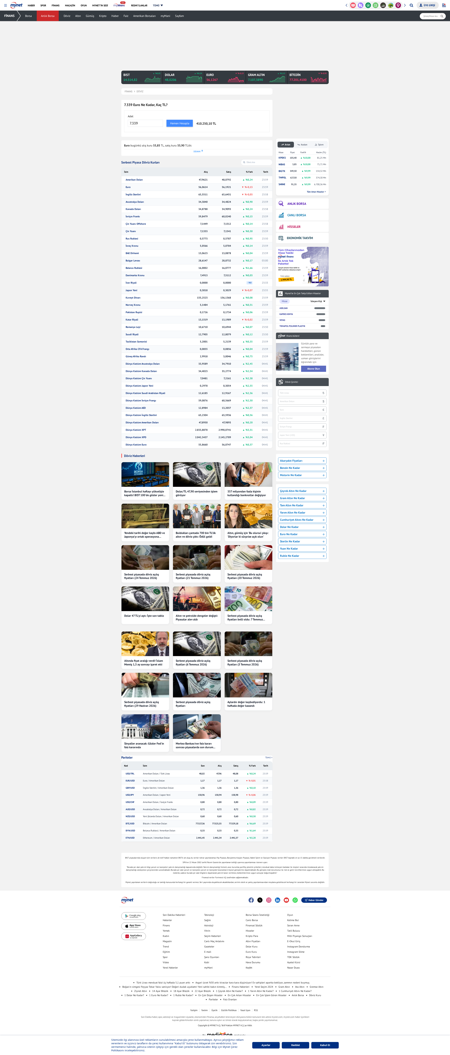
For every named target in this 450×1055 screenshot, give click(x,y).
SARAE (282, 184)
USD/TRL (130, 773)
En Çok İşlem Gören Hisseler (271, 995)
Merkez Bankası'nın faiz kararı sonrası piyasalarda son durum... (195, 745)
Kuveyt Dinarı (133, 297)
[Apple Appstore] (133, 926)
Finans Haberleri (240, 986)
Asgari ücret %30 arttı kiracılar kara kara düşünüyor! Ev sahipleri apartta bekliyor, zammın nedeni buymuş (252, 982)
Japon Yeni (131, 290)
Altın (78, 16)
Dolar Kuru (252, 946)
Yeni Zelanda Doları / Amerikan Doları (161, 816)
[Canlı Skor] (360, 5)
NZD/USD (130, 816)
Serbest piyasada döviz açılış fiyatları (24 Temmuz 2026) (141, 576)
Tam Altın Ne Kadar (291, 505)
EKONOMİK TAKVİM (300, 238)
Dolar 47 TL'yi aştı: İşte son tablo (144, 615)
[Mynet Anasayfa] (16, 4)
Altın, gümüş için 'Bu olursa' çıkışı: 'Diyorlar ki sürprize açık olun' (247, 534)
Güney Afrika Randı (136, 356)
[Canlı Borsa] (375, 5)
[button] (5, 5)
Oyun (290, 914)
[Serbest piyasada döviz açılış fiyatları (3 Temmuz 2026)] (248, 643)
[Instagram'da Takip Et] (268, 900)
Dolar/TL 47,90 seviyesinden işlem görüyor (196, 493)
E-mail (207, 951)
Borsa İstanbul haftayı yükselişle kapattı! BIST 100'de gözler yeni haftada (144, 493)
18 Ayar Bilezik (181, 991)
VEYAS (282, 320)
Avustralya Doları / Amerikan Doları (159, 809)
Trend (166, 946)
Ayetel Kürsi (293, 962)
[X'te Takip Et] (260, 900)
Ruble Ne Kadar (289, 555)
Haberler (167, 920)
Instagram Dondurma (298, 946)
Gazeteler (209, 946)
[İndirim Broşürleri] (353, 5)
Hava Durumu (253, 962)
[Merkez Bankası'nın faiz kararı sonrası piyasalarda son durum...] (197, 726)
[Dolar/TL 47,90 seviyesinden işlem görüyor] (197, 474)
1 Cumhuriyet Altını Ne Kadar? (295, 991)
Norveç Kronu (133, 304)
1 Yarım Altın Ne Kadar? (261, 991)
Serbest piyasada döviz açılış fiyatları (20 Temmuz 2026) (244, 576)
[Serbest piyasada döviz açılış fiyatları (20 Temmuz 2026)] (248, 557)
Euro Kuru (251, 951)
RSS (256, 1010)
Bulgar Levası (133, 260)
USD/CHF (130, 802)
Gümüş (90, 16)
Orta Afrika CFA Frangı (137, 349)
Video (166, 962)
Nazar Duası (293, 967)
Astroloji (208, 925)
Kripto (103, 16)
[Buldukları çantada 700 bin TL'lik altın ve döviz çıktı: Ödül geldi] (197, 516)
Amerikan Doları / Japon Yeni (156, 795)
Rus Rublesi (132, 238)
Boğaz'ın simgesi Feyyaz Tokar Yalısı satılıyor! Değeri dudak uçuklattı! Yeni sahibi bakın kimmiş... (174, 986)
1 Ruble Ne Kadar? (183, 995)
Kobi (206, 962)
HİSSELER (294, 227)
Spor (165, 957)
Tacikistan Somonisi (136, 341)
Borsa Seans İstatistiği (257, 914)
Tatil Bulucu (293, 930)
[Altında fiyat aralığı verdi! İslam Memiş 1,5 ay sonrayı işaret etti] (145, 643)
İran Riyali (131, 282)
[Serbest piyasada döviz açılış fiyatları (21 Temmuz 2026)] (197, 557)
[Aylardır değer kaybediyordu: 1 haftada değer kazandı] (248, 685)
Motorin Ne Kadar (291, 475)
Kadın (166, 936)
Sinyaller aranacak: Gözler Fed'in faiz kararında (144, 745)
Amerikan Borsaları (144, 16)
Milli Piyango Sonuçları (299, 936)
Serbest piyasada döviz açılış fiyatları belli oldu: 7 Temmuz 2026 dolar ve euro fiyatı (245, 617)
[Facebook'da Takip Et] (251, 900)
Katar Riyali (132, 319)
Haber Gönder (315, 900)
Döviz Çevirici (291, 382)
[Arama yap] (411, 5)
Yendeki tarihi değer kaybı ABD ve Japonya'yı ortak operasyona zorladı (144, 534)
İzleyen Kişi (316, 301)
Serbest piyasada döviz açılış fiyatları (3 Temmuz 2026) (244, 662)
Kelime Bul (293, 920)
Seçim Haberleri (212, 936)
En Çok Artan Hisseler (239, 995)
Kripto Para (252, 936)
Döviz (67, 16)
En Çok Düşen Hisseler (210, 995)
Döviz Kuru (315, 995)
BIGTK (282, 171)
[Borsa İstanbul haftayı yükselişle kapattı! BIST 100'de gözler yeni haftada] (145, 474)
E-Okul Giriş (293, 941)
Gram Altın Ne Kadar (292, 498)
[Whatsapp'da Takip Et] (295, 900)
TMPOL (282, 177)
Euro (128, 187)
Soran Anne (293, 925)
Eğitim (166, 951)
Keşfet (249, 967)
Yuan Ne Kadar (289, 548)
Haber (115, 16)
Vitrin (207, 930)
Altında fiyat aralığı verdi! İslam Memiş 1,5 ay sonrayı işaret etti (143, 662)
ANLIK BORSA (296, 204)
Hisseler (250, 930)
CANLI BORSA (296, 215)
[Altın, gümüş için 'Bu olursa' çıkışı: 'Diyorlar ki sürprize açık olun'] (248, 516)
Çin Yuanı (131, 231)
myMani (165, 16)
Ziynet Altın (140, 991)
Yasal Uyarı (245, 1010)
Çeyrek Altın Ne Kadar (293, 491)
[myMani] (119, 5)
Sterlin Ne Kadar (290, 541)
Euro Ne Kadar (289, 534)
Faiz (126, 16)
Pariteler (127, 757)
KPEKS (282, 157)
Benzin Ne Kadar (290, 468)
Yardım (204, 1010)
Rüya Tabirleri (253, 957)
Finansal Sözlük (254, 925)
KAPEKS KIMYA (286, 314)
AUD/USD (130, 809)
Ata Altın (299, 986)
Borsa (28, 16)
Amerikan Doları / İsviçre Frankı (158, 802)
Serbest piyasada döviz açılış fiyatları (193, 703)
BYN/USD (130, 830)
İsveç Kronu (132, 245)
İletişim (194, 1010)
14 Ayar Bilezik (160, 991)
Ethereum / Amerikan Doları (156, 837)
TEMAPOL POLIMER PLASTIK (292, 326)
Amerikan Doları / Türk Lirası (156, 773)
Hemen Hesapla (179, 123)
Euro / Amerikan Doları (154, 780)
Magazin (167, 941)
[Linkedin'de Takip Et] (277, 900)
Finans (166, 925)
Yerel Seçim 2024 (264, 986)
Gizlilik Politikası (229, 1010)
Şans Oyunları (211, 957)
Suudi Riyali (132, 334)
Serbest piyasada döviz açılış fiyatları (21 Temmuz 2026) (193, 576)
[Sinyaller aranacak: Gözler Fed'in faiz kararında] (145, 726)
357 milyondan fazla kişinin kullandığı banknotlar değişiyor (246, 493)
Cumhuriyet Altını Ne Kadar (296, 519)
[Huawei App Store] (133, 936)
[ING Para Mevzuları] (398, 5)
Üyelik (214, 1010)
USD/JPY (130, 795)
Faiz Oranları (230, 999)
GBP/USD (130, 788)
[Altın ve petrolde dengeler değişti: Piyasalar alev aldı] (197, 598)
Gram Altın (284, 986)
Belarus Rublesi (134, 268)
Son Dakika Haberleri (174, 914)
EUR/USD (130, 780)
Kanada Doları (133, 209)
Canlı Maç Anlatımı (214, 941)
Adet (130, 116)
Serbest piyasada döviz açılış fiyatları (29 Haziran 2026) (141, 703)
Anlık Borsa (47, 16)
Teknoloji (209, 914)
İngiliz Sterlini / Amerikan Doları (158, 788)
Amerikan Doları (134, 179)
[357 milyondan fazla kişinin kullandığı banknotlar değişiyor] (248, 474)
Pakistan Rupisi (134, 312)
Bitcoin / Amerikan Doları (155, 823)
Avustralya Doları (135, 201)
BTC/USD (130, 823)
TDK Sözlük (293, 957)
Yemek (166, 930)
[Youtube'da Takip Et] (286, 900)
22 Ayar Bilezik (203, 991)
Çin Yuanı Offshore (136, 223)
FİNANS (9, 16)
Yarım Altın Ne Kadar (292, 512)
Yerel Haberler (170, 967)
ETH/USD (130, 837)
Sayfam (179, 16)
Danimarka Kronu (135, 275)
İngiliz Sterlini (133, 194)
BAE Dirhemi (132, 253)
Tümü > (268, 757)
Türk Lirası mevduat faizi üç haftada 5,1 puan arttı (163, 982)
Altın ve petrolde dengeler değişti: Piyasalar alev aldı (197, 617)
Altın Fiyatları (253, 941)
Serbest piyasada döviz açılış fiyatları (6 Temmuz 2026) (193, 662)
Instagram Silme (295, 951)
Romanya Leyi (133, 327)
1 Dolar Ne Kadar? (134, 995)
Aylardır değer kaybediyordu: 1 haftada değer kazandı (246, 703)
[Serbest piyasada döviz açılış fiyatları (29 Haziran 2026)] (145, 685)
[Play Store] (133, 916)
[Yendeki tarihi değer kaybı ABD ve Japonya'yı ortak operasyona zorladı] (145, 516)
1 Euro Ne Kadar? (158, 995)
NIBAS (282, 164)
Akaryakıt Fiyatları (291, 460)
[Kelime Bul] (368, 5)
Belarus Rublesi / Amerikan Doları (159, 830)
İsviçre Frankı (133, 216)
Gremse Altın (316, 986)
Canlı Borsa (252, 920)
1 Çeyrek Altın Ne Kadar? (229, 991)
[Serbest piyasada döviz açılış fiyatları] (197, 685)
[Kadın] (390, 5)
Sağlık (207, 920)
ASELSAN (283, 308)
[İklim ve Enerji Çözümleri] (383, 5)
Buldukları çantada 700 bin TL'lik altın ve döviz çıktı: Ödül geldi (196, 534)
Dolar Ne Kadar (289, 527)
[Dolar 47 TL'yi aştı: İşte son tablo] (145, 598)
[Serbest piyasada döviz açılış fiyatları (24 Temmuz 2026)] (145, 557)
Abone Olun (313, 368)
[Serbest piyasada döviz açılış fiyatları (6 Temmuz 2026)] (197, 643)
